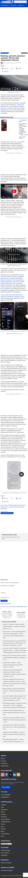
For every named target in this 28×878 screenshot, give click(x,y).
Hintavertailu (13, 5)
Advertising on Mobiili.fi (7, 870)
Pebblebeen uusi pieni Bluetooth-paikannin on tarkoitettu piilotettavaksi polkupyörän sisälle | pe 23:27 (14, 712)
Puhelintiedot (4, 5)
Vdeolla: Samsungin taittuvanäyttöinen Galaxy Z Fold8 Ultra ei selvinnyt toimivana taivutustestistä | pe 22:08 (14, 720)
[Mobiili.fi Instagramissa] (2, 775)
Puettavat (3, 814)
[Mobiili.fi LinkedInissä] (14, 775)
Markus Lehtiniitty (6, 62)
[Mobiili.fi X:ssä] (10, 775)
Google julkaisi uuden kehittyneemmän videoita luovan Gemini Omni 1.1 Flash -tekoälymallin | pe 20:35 (14, 727)
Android (3, 824)
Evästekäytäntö (5, 797)
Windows (3, 829)
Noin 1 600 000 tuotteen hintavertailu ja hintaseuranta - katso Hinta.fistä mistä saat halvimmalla (13, 507)
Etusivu (3, 758)
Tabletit (3, 812)
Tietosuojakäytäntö (5, 794)
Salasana (3, 592)
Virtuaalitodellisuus (6, 821)
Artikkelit (20, 5)
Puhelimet (3, 761)
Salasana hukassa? (6, 603)
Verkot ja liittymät (5, 819)
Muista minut (5, 597)
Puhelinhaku (4, 763)
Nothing (2, 513)
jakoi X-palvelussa (5, 288)
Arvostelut (3, 804)
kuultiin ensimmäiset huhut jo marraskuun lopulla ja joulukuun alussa (12, 276)
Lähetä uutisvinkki (5, 850)
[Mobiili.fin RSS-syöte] (18, 775)
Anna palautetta (5, 852)
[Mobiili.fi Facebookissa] (6, 775)
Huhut (2, 836)
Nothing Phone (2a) (9, 513)
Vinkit (2, 807)
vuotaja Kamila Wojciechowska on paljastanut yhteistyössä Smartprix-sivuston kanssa (12, 296)
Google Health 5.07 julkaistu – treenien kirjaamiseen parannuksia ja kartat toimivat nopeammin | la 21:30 (13, 665)
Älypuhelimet (4, 809)
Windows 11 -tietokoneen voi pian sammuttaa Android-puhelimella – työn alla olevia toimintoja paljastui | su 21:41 (14, 626)
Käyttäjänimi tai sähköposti (8, 585)
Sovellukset (4, 816)
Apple (2, 826)
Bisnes (2, 831)
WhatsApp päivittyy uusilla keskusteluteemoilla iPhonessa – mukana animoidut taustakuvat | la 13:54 (14, 691)
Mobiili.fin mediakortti (6, 862)
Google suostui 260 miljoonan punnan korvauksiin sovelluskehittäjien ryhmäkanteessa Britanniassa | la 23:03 (14, 657)
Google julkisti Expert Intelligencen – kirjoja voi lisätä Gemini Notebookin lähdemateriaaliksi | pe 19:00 (14, 734)
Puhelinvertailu (5, 765)
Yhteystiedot (4, 855)
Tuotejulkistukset (5, 833)
